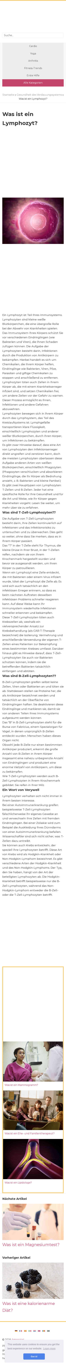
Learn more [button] (49, 1348)
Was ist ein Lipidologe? (18, 1182)
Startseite (8, 94)
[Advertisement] (33, 17)
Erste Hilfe (33, 75)
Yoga (33, 53)
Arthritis (33, 60)
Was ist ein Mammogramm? (21, 1085)
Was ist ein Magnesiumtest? (31, 1244)
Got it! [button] (34, 1356)
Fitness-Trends (33, 68)
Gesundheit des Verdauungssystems (39, 94)
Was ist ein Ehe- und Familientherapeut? (29, 1133)
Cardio (33, 46)
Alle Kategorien (33, 82)
